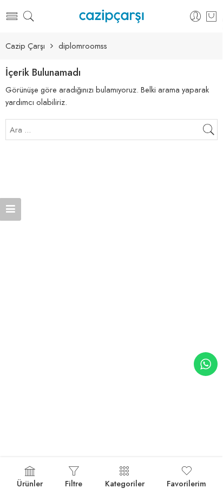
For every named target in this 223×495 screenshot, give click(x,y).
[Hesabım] (195, 16)
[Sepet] (211, 16)
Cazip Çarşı (25, 46)
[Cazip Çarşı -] (111, 16)
